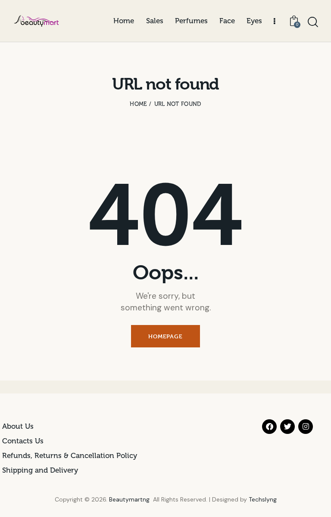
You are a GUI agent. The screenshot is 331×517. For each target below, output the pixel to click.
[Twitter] (287, 426)
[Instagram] (305, 426)
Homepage (165, 336)
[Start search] (313, 22)
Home (138, 104)
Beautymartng (129, 499)
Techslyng (263, 499)
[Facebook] (269, 426)
